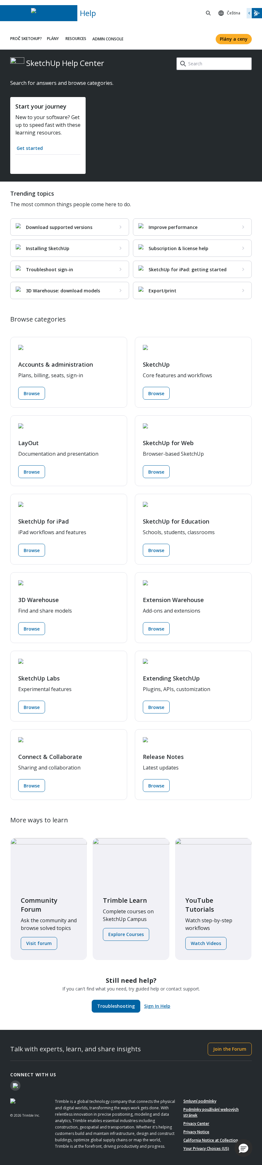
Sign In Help (157, 1006)
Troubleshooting (116, 1006)
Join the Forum (229, 1049)
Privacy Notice (196, 1132)
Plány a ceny (234, 39)
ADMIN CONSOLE (107, 39)
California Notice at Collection (210, 1140)
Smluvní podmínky (199, 1101)
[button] (243, 1148)
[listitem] (69, 227)
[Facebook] (15, 1085)
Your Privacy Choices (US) (206, 1148)
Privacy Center (196, 1123)
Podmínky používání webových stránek (211, 1112)
